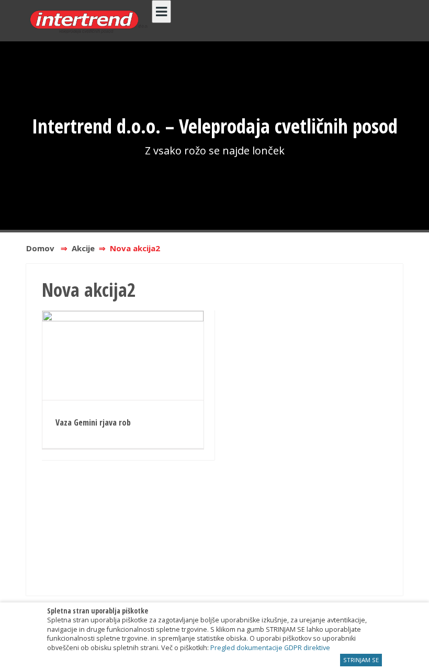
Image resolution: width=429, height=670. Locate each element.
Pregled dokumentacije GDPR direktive (270, 647)
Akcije (83, 248)
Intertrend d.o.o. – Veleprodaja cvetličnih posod (215, 125)
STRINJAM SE (361, 660)
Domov (40, 248)
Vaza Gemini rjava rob (93, 422)
